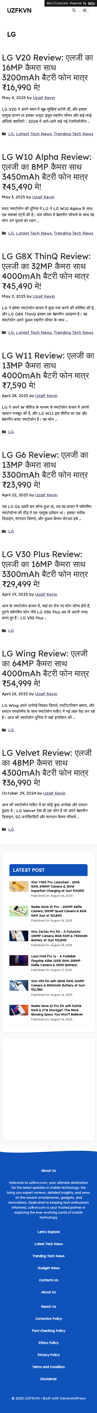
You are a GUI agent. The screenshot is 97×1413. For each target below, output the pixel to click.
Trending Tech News (73, 133)
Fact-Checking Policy (48, 1331)
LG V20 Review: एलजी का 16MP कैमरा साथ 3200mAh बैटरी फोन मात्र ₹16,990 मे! (47, 72)
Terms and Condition (48, 1367)
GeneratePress (73, 1398)
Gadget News (49, 1268)
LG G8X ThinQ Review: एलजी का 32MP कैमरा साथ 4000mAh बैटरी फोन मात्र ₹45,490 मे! (46, 271)
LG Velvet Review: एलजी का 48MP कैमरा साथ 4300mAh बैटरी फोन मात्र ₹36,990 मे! (47, 768)
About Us (48, 1292)
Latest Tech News (34, 133)
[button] (74, 10)
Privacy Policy (48, 1355)
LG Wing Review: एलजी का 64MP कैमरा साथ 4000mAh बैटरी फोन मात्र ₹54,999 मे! (45, 668)
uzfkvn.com (37, 1207)
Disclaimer (48, 1379)
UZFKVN (19, 10)
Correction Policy (48, 1319)
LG (11, 133)
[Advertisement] (48, 1089)
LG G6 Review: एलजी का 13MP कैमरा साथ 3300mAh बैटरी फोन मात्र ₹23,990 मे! (45, 470)
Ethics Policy (48, 1343)
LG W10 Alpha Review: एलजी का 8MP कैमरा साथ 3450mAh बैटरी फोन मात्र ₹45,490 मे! (46, 172)
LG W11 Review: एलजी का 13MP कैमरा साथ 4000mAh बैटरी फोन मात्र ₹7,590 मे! (48, 370)
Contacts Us (48, 1280)
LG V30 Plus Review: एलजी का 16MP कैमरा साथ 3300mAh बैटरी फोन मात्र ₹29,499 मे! (45, 569)
